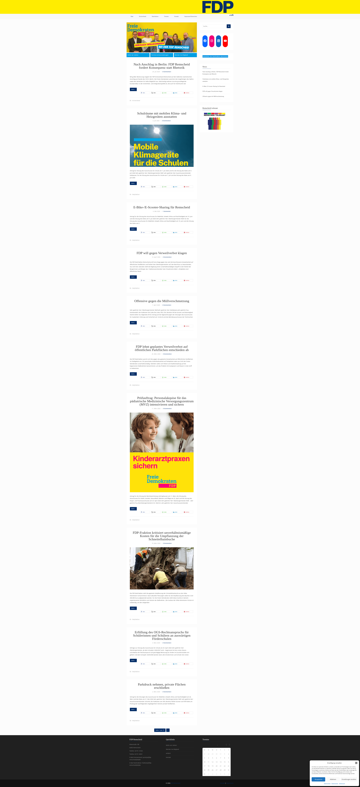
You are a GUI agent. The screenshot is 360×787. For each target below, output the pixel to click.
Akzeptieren (318, 779)
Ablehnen (333, 779)
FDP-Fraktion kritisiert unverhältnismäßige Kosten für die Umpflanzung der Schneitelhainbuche (162, 536)
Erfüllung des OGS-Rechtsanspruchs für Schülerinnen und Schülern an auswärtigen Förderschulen (161, 635)
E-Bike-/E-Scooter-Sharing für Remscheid (161, 207)
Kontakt (176, 16)
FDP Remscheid (175, 783)
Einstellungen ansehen (349, 779)
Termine (166, 16)
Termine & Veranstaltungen (160, 55)
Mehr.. (133, 89)
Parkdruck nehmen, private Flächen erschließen (162, 686)
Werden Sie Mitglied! (181, 55)
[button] (356, 763)
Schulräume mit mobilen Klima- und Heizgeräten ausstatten (161, 115)
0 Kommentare (166, 72)
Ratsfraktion (155, 16)
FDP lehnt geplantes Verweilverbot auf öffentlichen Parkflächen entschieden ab (162, 348)
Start (132, 16)
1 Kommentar (167, 211)
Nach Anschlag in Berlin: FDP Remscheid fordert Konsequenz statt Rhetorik (162, 66)
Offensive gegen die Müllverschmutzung (161, 301)
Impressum (342, 783)
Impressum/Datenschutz (190, 16)
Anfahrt (168, 753)
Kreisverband (142, 16)
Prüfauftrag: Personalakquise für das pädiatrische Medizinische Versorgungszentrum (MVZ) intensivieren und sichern (162, 401)
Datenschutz (327, 783)
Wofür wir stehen (133, 55)
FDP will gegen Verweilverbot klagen (162, 253)
